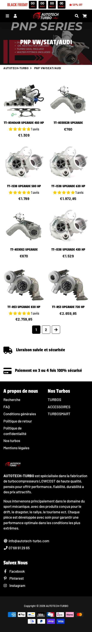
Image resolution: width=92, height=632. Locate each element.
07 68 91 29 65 (19, 548)
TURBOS (54, 399)
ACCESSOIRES (59, 407)
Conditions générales (19, 414)
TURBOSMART (59, 414)
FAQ (6, 407)
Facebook (17, 571)
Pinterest (16, 578)
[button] (20, 129)
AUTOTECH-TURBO (15, 68)
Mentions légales (16, 448)
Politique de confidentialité (14, 431)
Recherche (11, 399)
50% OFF (77, 4)
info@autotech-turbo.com (28, 541)
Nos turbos (11, 440)
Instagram (17, 585)
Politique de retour (17, 421)
